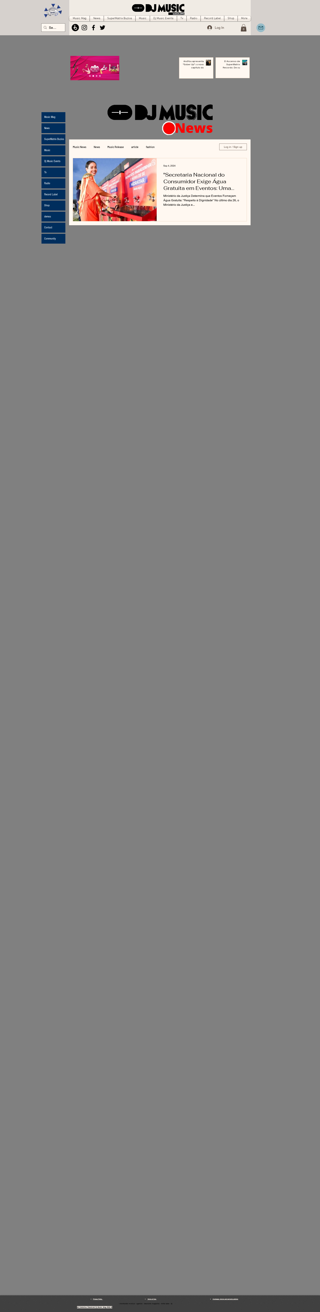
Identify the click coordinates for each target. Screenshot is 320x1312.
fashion (150, 147)
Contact (48, 227)
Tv (45, 172)
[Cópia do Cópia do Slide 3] (90, 76)
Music (47, 150)
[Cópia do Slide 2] (100, 76)
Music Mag (49, 117)
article (135, 147)
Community (50, 238)
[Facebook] (93, 27)
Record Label (51, 194)
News (97, 147)
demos (47, 216)
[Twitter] (102, 27)
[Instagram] (84, 27)
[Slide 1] (93, 76)
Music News (79, 147)
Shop (47, 205)
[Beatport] (75, 27)
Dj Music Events (52, 161)
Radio (47, 183)
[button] (244, 27)
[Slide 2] (96, 76)
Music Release (115, 147)
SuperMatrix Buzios (54, 139)
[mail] (260, 27)
